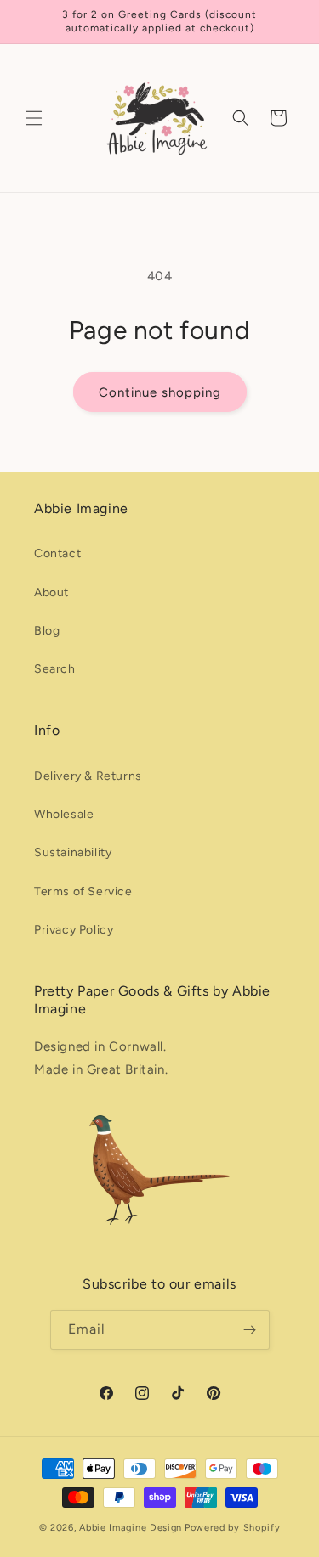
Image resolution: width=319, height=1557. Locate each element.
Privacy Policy (73, 929)
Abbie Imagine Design (130, 1527)
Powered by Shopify (233, 1527)
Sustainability (72, 852)
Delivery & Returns (88, 776)
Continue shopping (160, 392)
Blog (47, 630)
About (51, 592)
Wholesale (64, 814)
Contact (57, 553)
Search (55, 669)
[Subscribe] (250, 1330)
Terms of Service (83, 891)
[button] (34, 118)
